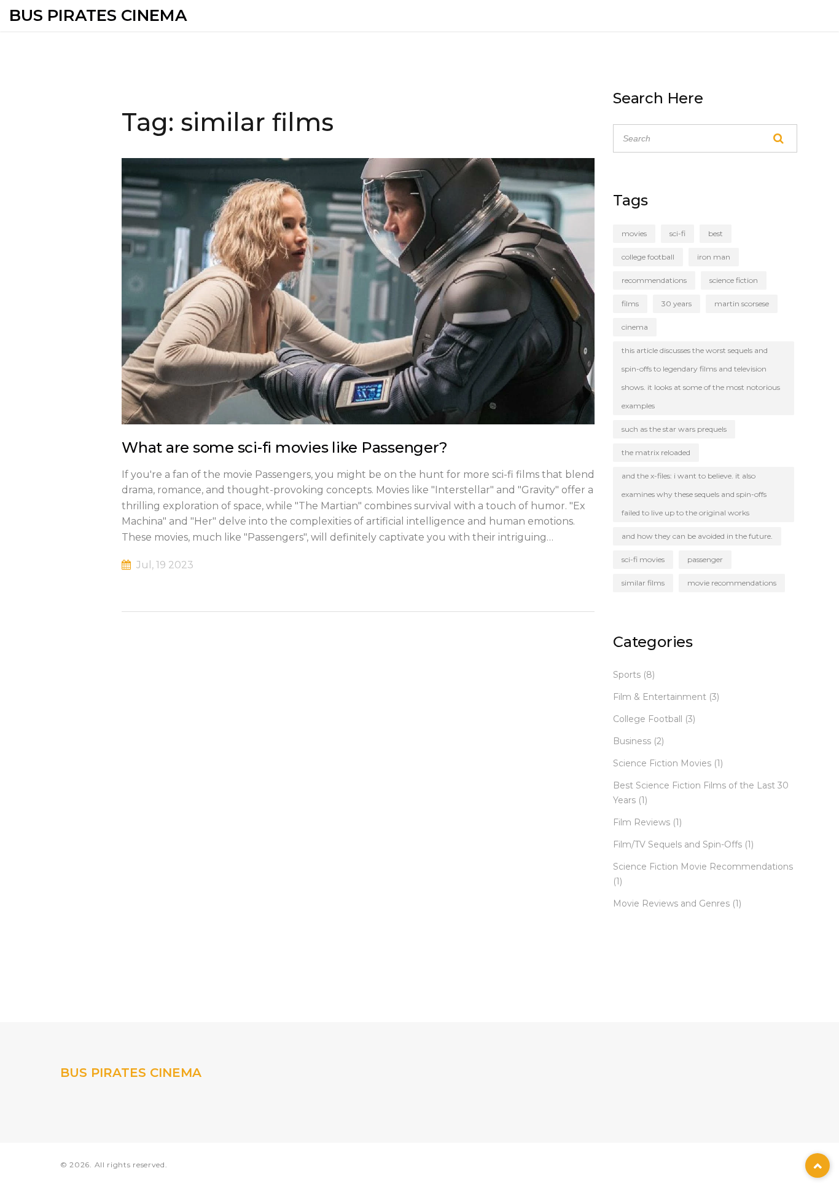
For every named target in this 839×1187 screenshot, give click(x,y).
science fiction (733, 280)
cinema (635, 326)
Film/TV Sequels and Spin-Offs (683, 844)
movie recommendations (731, 582)
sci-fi (677, 233)
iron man (713, 256)
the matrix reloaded (656, 452)
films (630, 303)
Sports (634, 674)
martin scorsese (741, 303)
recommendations (654, 280)
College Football (654, 719)
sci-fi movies (643, 559)
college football (648, 256)
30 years (676, 303)
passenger (705, 559)
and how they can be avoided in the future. (697, 536)
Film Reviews (647, 822)
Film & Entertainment (666, 696)
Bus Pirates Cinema (98, 15)
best (715, 233)
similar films (643, 582)
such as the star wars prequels (674, 429)
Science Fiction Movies (668, 763)
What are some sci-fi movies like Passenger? (284, 447)
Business (638, 741)
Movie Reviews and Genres (677, 903)
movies (634, 233)
